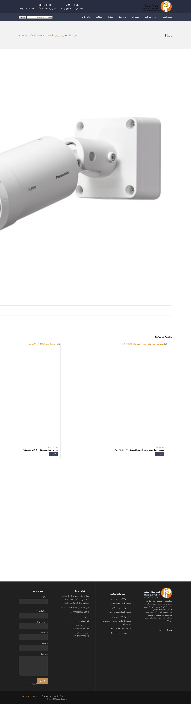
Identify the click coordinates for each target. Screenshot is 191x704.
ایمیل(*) (44, 632)
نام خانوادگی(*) (42, 611)
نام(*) (45, 597)
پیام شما (44, 654)
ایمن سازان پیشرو (70, 35)
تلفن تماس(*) (42, 622)
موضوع (45, 643)
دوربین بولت (159, 447)
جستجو (22, 17)
